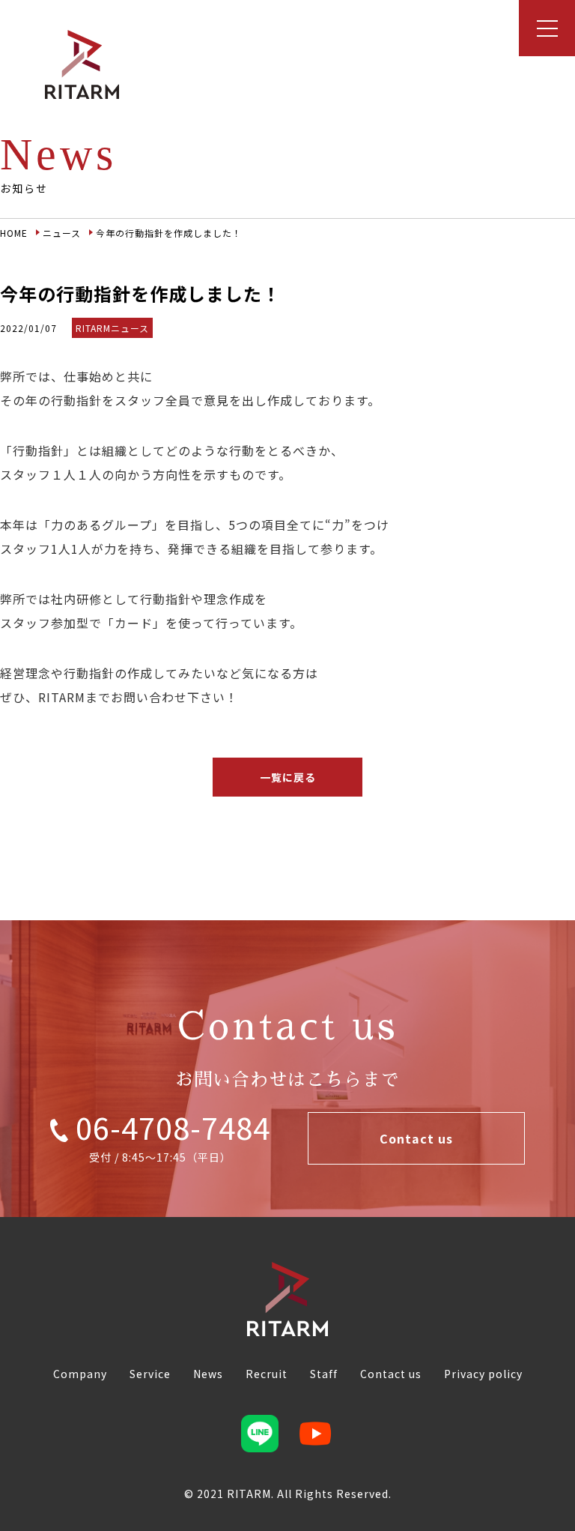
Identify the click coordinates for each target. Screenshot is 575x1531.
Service (150, 1373)
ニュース (62, 232)
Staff (324, 1373)
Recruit (267, 1373)
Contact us (416, 1138)
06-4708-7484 (169, 1127)
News (208, 1373)
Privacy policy (483, 1373)
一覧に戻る (288, 777)
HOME (14, 232)
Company (80, 1373)
